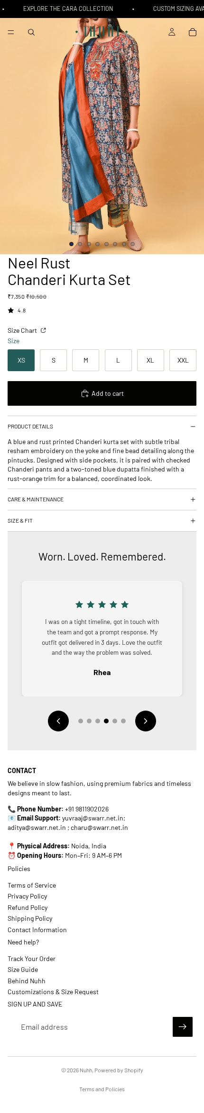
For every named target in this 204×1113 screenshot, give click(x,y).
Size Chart (23, 330)
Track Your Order (32, 958)
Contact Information (37, 929)
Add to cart (108, 393)
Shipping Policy (30, 918)
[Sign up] (183, 1027)
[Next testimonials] (145, 721)
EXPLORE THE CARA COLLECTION (66, 8)
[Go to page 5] (114, 721)
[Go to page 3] (97, 721)
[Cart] (192, 32)
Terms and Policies (102, 1089)
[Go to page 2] (89, 721)
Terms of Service (32, 885)
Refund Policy (27, 907)
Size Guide (23, 969)
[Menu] (11, 32)
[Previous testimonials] (58, 721)
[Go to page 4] (106, 721)
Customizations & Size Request (53, 991)
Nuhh (86, 1070)
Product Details (30, 426)
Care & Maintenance (36, 499)
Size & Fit (20, 520)
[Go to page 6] (123, 721)
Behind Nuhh (27, 980)
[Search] (31, 32)
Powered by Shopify (118, 1070)
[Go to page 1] (80, 721)
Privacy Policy (27, 896)
